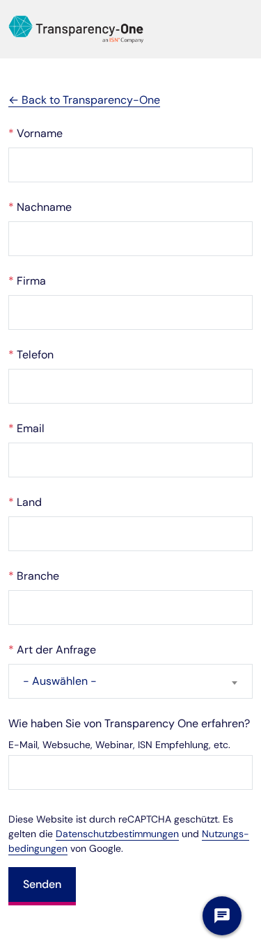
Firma (27, 280)
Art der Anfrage (52, 649)
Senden (42, 884)
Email (26, 428)
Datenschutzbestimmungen (117, 833)
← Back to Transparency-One (84, 100)
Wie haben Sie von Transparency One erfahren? (129, 723)
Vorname (35, 133)
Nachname (40, 207)
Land (25, 502)
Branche (33, 576)
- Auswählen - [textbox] (60, 681)
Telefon (31, 354)
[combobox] (130, 681)
